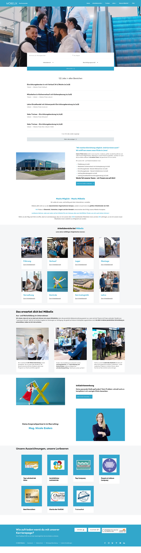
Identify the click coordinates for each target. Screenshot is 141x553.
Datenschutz (39, 543)
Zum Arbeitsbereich (29, 264)
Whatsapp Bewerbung (52, 543)
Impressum (30, 543)
